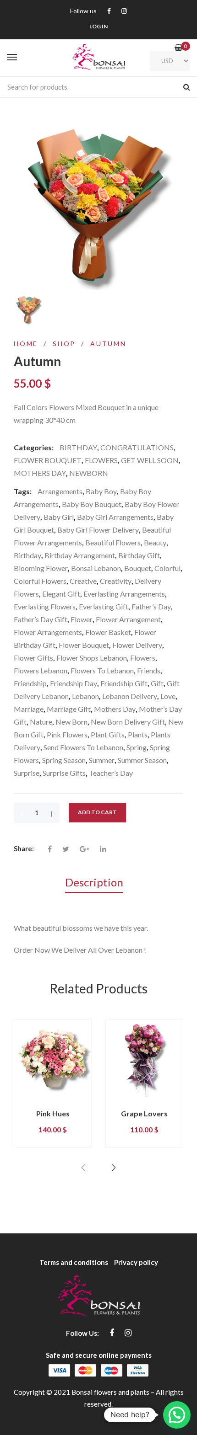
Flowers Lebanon (40, 670)
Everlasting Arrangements (124, 593)
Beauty (155, 542)
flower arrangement (128, 619)
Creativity (115, 580)
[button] (177, 1415)
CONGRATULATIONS (137, 447)
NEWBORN (88, 473)
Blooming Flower (41, 568)
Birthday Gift (139, 555)
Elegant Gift (61, 593)
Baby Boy (101, 491)
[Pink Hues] (52, 1058)
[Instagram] (124, 11)
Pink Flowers (67, 734)
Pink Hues (53, 1113)
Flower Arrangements (48, 632)
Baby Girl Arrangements (115, 516)
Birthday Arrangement (79, 555)
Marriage (29, 708)
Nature (41, 721)
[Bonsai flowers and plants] (98, 57)
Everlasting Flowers (45, 606)
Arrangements (60, 491)
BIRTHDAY (78, 447)
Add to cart (97, 812)
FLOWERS (101, 460)
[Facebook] (109, 11)
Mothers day (115, 708)
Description (94, 882)
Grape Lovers (144, 1113)
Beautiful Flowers (113, 542)
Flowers (142, 657)
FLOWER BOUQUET (48, 460)
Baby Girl (59, 516)
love (167, 696)
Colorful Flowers (40, 580)
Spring (136, 747)
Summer (102, 760)
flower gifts (33, 657)
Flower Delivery (137, 644)
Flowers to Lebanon (102, 670)
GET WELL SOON (150, 460)
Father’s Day (151, 606)
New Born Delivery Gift (128, 721)
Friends (148, 670)
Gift (157, 683)
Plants (138, 734)
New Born (71, 721)
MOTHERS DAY (40, 473)
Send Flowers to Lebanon (83, 747)
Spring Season (64, 760)
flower (82, 619)
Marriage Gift (69, 708)
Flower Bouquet (84, 644)
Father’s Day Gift (40, 619)
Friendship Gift (124, 683)
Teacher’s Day (111, 772)
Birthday (27, 555)
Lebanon (85, 696)
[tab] (98, 881)
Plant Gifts (108, 734)
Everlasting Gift (103, 606)
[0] (178, 47)
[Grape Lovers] (144, 1058)
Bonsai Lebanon (96, 568)
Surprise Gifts (64, 772)
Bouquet (137, 568)
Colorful (167, 568)
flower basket (108, 632)
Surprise (26, 772)
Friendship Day (73, 683)
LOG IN (98, 26)
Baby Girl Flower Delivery (98, 529)
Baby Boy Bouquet (91, 504)
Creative (83, 580)
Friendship (30, 683)
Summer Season (142, 760)
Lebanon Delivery (129, 696)
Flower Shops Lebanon (91, 657)
